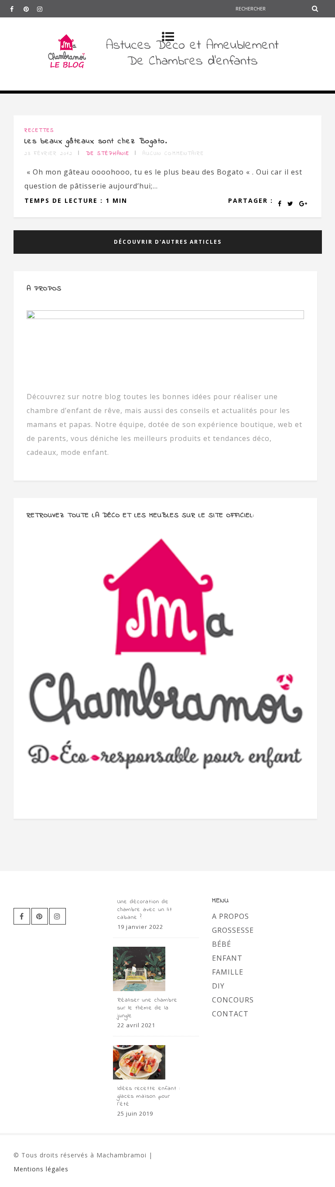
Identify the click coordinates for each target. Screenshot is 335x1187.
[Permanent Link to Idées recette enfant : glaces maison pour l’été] (139, 1077)
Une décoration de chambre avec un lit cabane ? (144, 909)
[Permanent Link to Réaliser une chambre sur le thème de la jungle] (139, 988)
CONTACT (230, 1014)
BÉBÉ (221, 944)
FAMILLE (227, 972)
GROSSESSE (233, 930)
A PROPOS (230, 916)
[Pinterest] (30, 8)
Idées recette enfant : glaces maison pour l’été (148, 1096)
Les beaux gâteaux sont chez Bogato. (96, 141)
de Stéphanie (108, 154)
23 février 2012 (48, 154)
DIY (218, 986)
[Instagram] (43, 8)
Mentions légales (41, 1169)
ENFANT (227, 958)
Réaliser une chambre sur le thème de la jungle (147, 1008)
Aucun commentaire (173, 154)
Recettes (39, 131)
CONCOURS (233, 1000)
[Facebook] (16, 8)
